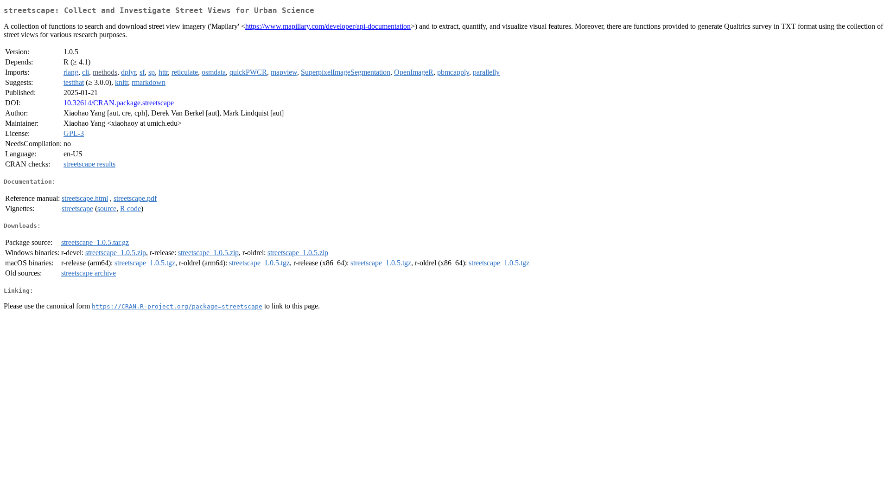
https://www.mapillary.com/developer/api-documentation (328, 26)
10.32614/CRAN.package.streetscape (119, 103)
